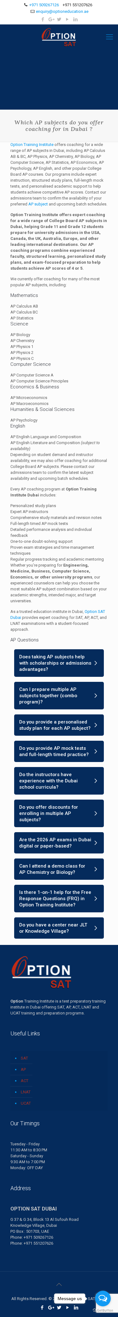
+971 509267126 (44, 5)
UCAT (26, 1103)
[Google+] (51, 19)
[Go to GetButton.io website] (103, 1311)
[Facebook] (42, 19)
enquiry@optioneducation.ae (62, 11)
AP (23, 1069)
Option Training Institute (31, 144)
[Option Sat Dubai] (59, 37)
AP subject (38, 204)
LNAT (26, 1092)
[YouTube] (67, 19)
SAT (24, 1058)
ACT (24, 1080)
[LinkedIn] (75, 19)
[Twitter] (59, 19)
